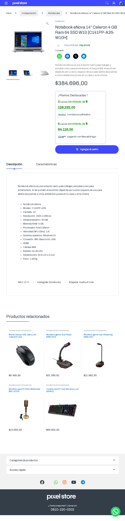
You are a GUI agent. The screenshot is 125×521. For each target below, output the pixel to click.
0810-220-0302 (62, 509)
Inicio (9, 13)
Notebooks (54, 13)
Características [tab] (46, 164)
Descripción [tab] (14, 164)
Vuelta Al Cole (86, 282)
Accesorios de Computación (20, 330)
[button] (47, 24)
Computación (29, 13)
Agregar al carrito (89, 149)
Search (107, 3)
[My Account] (114, 3)
